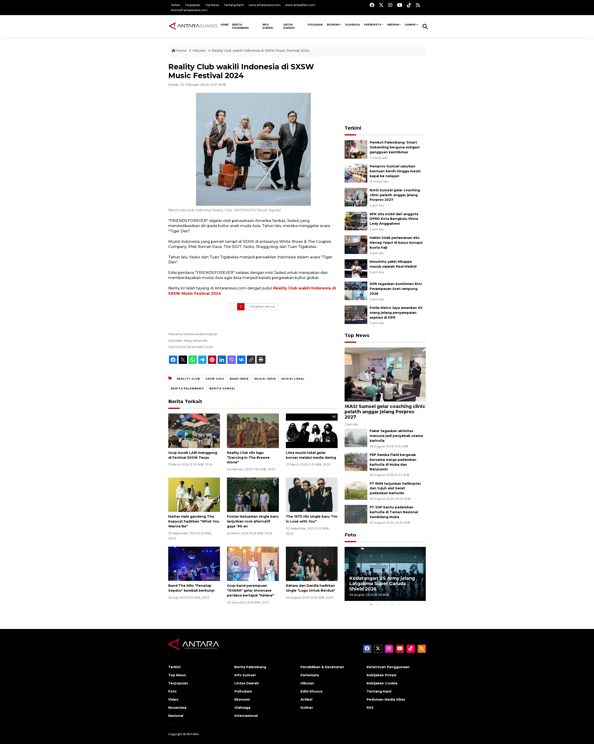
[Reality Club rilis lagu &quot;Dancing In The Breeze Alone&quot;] (253, 430)
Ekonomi (333, 24)
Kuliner (306, 708)
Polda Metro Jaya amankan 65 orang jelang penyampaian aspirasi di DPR (396, 313)
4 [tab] (392, 604)
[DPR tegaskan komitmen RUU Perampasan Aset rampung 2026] (356, 290)
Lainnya (410, 24)
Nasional (175, 716)
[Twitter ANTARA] (381, 5)
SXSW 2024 (215, 378)
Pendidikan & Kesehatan (322, 667)
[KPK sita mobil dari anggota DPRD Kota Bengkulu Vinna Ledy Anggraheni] (356, 220)
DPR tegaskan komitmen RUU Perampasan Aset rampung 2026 (396, 289)
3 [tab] (385, 604)
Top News (212, 5)
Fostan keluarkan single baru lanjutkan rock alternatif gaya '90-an (252, 521)
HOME (225, 24)
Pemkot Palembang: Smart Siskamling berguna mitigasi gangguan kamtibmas (395, 147)
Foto (350, 535)
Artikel (306, 699)
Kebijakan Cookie (382, 683)
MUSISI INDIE (265, 378)
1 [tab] (371, 604)
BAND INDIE (239, 378)
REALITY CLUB (188, 378)
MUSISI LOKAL (292, 378)
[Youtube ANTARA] (399, 5)
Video (173, 699)
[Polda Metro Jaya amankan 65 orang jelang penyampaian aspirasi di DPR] (356, 314)
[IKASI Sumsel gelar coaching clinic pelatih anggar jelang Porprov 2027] (356, 197)
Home (181, 50)
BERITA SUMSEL (222, 388)
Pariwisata (372, 24)
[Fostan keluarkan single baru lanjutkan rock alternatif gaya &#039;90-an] (253, 494)
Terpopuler (192, 5)
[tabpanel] (385, 574)
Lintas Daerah (288, 26)
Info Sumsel (267, 26)
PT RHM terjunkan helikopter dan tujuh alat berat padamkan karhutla (395, 488)
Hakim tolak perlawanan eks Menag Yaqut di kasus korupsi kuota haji (396, 243)
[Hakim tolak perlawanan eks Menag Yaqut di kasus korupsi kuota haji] (356, 244)
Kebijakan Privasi (381, 675)
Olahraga (352, 24)
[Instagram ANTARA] (390, 5)
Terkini (175, 5)
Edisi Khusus (311, 691)
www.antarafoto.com (300, 5)
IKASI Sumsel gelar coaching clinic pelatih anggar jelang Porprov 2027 (395, 195)
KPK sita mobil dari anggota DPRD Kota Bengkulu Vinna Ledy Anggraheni (394, 219)
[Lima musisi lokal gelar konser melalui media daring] (312, 430)
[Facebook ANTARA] (372, 5)
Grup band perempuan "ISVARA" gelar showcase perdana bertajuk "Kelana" (250, 590)
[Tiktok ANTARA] (409, 5)
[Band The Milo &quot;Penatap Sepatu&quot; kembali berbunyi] (194, 563)
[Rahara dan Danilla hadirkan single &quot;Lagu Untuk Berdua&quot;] (312, 563)
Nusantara (177, 708)
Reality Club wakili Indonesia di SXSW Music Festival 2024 (260, 50)
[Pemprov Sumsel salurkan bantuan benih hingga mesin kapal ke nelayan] (356, 173)
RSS (370, 708)
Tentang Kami (234, 5)
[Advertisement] (385, 91)
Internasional (246, 716)
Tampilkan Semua (262, 306)
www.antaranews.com (265, 5)
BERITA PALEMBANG (187, 388)
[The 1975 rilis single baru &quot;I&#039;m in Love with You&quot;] (312, 494)
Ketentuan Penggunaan (388, 667)
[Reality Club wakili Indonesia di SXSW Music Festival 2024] (385, 374)
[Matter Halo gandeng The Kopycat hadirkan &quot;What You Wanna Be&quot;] (194, 494)
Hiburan (393, 24)
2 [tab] (378, 604)
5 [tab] (399, 604)
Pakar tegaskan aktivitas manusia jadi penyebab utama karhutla (396, 436)
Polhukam (315, 24)
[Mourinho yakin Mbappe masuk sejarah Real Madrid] (356, 268)
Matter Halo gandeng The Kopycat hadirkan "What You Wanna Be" (193, 521)
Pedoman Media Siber (386, 699)
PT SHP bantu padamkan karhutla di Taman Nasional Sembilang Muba (394, 512)
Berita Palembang (240, 26)
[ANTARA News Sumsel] (193, 26)
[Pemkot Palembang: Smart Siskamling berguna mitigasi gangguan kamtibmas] (356, 149)
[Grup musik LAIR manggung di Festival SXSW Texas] (194, 430)
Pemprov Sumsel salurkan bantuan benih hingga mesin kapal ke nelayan (395, 171)
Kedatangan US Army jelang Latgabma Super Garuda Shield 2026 (382, 583)
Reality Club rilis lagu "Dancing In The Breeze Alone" (248, 458)
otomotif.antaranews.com (189, 10)
